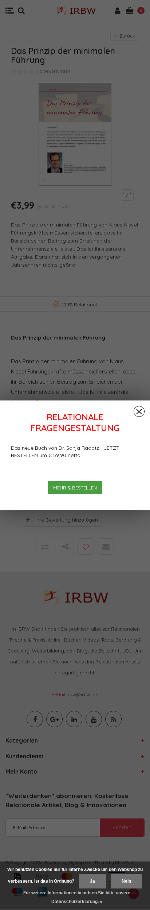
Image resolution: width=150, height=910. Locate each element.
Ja (92, 881)
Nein (126, 881)
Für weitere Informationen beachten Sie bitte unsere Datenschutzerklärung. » (76, 897)
